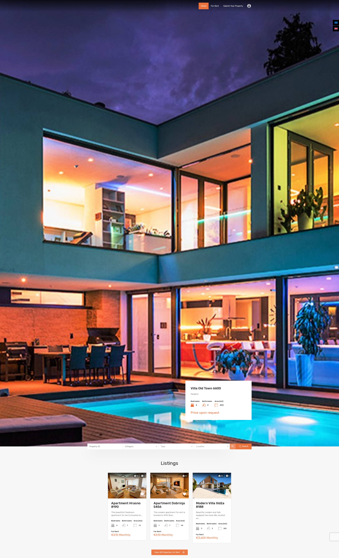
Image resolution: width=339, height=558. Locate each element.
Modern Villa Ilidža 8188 (210, 505)
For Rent (215, 6)
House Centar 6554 (205, 388)
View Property (127, 493)
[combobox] (141, 446)
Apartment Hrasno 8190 (125, 505)
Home (203, 6)
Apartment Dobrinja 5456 (169, 505)
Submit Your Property (233, 6)
